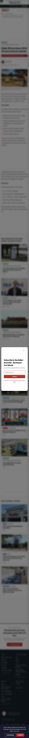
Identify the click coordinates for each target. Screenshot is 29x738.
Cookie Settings (10, 735)
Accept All (20, 735)
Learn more (16, 731)
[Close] (24, 350)
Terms (20, 380)
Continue (14, 376)
